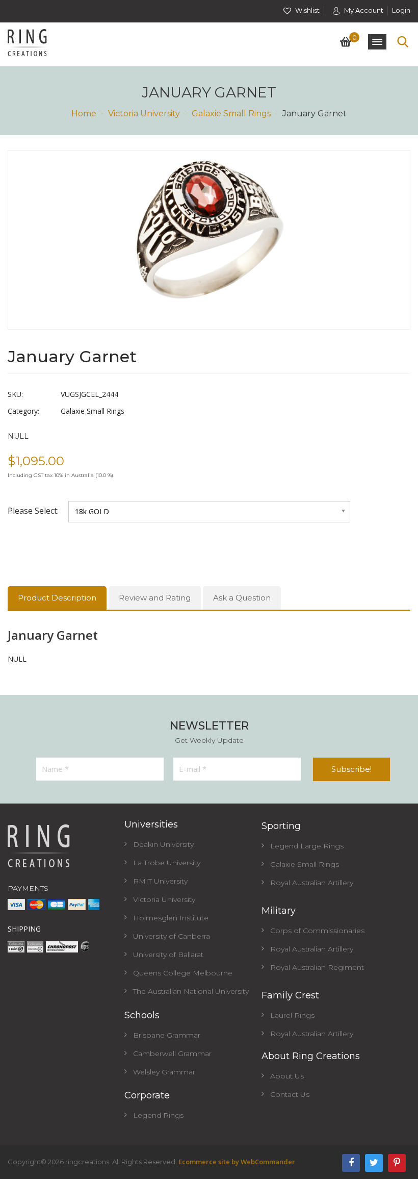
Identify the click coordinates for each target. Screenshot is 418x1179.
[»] (88, 113)
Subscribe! (351, 769)
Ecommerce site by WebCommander (236, 1161)
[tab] (57, 598)
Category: (23, 411)
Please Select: (34, 510)
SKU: (15, 394)
